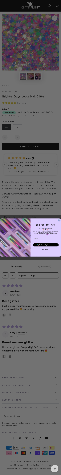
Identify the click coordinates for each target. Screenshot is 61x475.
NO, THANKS (45, 249)
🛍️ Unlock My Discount (45, 245)
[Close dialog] (59, 220)
